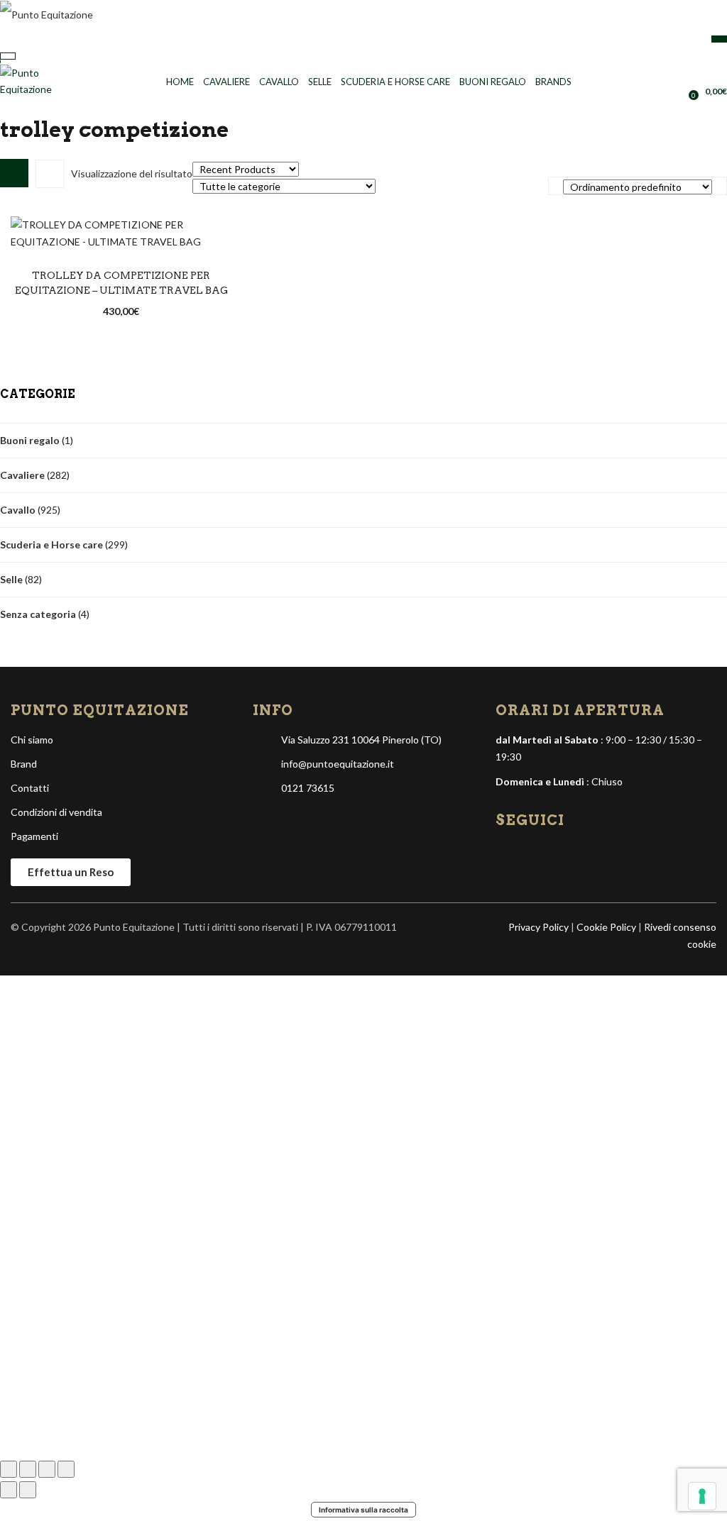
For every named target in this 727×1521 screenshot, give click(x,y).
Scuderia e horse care (395, 81)
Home (180, 81)
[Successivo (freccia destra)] (27, 1489)
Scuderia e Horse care (51, 544)
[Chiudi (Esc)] (66, 1469)
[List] (49, 174)
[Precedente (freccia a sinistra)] (8, 1489)
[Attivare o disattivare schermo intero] (27, 1469)
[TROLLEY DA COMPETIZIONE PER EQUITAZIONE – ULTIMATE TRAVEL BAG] (121, 232)
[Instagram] (531, 853)
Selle (320, 81)
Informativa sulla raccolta (363, 1509)
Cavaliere (226, 81)
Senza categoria (38, 614)
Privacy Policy (538, 927)
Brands (553, 81)
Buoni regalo (492, 81)
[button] (709, 90)
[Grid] (14, 173)
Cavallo (279, 81)
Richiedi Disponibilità (121, 298)
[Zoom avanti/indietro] (8, 1469)
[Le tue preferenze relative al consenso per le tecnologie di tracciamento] (702, 1496)
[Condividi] (46, 1469)
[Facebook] (508, 853)
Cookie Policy (606, 927)
